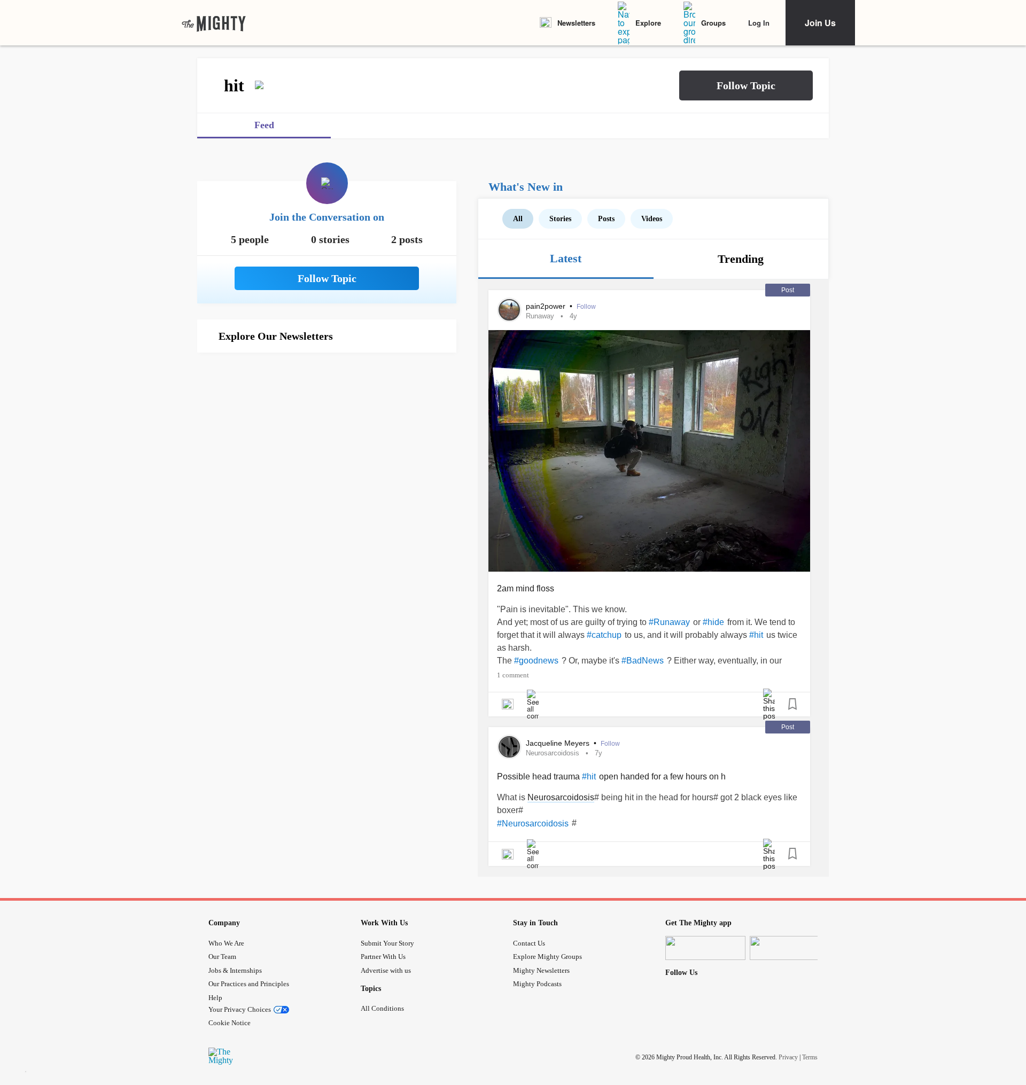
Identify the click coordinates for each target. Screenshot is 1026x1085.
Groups (713, 23)
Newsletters (576, 23)
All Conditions (382, 1008)
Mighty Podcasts (537, 984)
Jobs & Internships (235, 970)
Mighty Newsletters (541, 970)
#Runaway (669, 622)
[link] (214, 23)
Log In (759, 23)
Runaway (540, 316)
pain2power (547, 306)
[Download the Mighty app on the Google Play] (790, 948)
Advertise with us (386, 970)
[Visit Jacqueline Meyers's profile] (509, 747)
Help (215, 998)
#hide (713, 622)
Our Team (222, 957)
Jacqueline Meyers (559, 743)
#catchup (604, 634)
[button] (746, 85)
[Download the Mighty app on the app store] (705, 948)
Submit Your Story (387, 943)
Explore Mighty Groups (547, 957)
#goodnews (536, 660)
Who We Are (226, 943)
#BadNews (642, 660)
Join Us (820, 23)
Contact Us (529, 943)
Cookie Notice (229, 1023)
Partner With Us (383, 957)
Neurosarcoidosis (552, 753)
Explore (648, 23)
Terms (810, 1056)
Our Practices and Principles (248, 984)
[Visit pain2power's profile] (509, 310)
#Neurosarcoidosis (533, 823)
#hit (756, 634)
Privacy (788, 1056)
